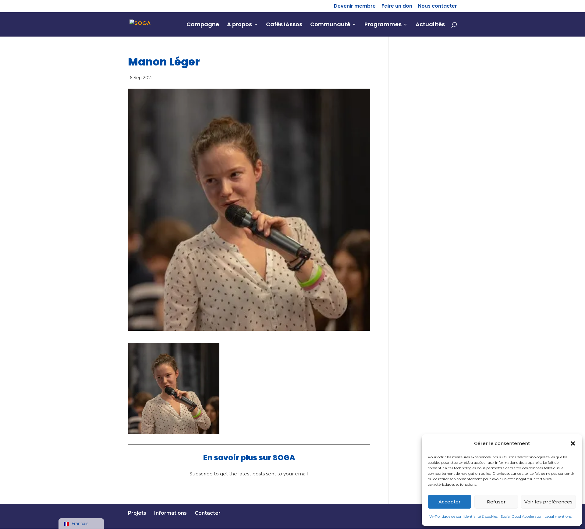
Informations (170, 513)
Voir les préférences (548, 501)
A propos (239, 25)
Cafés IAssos (284, 25)
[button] (573, 443)
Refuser (496, 501)
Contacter (208, 513)
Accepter (449, 501)
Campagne (202, 25)
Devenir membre (355, 6)
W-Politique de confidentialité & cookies (463, 516)
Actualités (430, 25)
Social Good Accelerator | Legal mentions (536, 516)
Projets (137, 513)
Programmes (383, 25)
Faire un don (396, 6)
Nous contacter (437, 6)
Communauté (330, 25)
